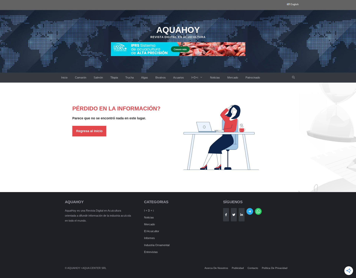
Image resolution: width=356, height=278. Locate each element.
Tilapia (114, 77)
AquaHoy (178, 30)
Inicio (64, 77)
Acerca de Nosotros (216, 267)
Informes (149, 238)
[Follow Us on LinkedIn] (242, 214)
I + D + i (149, 210)
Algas (144, 77)
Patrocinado (252, 77)
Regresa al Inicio (89, 131)
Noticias (215, 77)
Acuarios (178, 77)
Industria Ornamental (156, 245)
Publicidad (238, 267)
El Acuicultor (151, 231)
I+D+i (194, 77)
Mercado (232, 77)
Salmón (98, 77)
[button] (293, 78)
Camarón (80, 77)
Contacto (253, 267)
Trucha (129, 77)
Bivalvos (160, 77)
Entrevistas (151, 252)
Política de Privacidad (274, 267)
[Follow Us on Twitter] (234, 214)
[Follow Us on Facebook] (226, 214)
